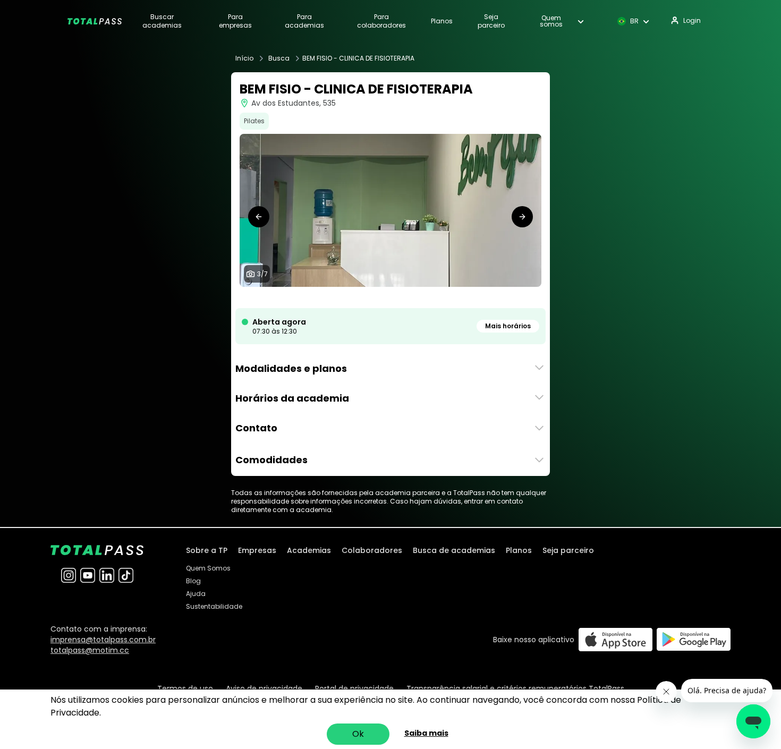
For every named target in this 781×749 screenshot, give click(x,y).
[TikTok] (125, 575)
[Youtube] (87, 575)
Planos (442, 21)
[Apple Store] (615, 639)
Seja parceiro (491, 21)
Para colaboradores (381, 21)
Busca (279, 58)
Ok (358, 734)
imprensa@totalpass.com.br (103, 639)
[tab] (365, 297)
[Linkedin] (106, 575)
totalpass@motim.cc (89, 650)
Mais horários (508, 325)
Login (692, 20)
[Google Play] (694, 639)
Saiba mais (426, 733)
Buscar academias (162, 21)
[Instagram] (68, 575)
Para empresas (235, 21)
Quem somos (551, 21)
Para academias (304, 21)
